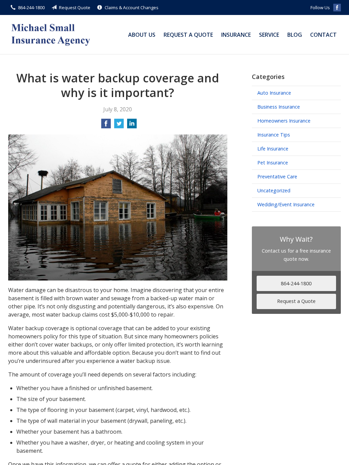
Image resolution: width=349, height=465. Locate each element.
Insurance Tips (273, 134)
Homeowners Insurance (283, 120)
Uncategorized (273, 190)
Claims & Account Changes (131, 7)
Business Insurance (278, 106)
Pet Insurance (272, 162)
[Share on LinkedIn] (132, 125)
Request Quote (74, 7)
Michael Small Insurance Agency (50, 34)
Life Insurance (272, 148)
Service (269, 34)
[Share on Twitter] (119, 125)
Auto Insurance (274, 93)
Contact (323, 34)
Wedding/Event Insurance (286, 204)
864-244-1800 (31, 7)
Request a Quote (188, 34)
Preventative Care (277, 176)
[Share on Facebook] (106, 125)
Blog (294, 34)
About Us (141, 34)
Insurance (236, 34)
